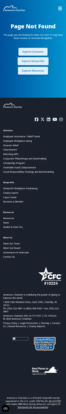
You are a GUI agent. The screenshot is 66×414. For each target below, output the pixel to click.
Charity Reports (37, 326)
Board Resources (17, 326)
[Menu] (60, 8)
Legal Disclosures (29, 323)
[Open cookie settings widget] (5, 408)
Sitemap (45, 323)
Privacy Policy (10, 323)
